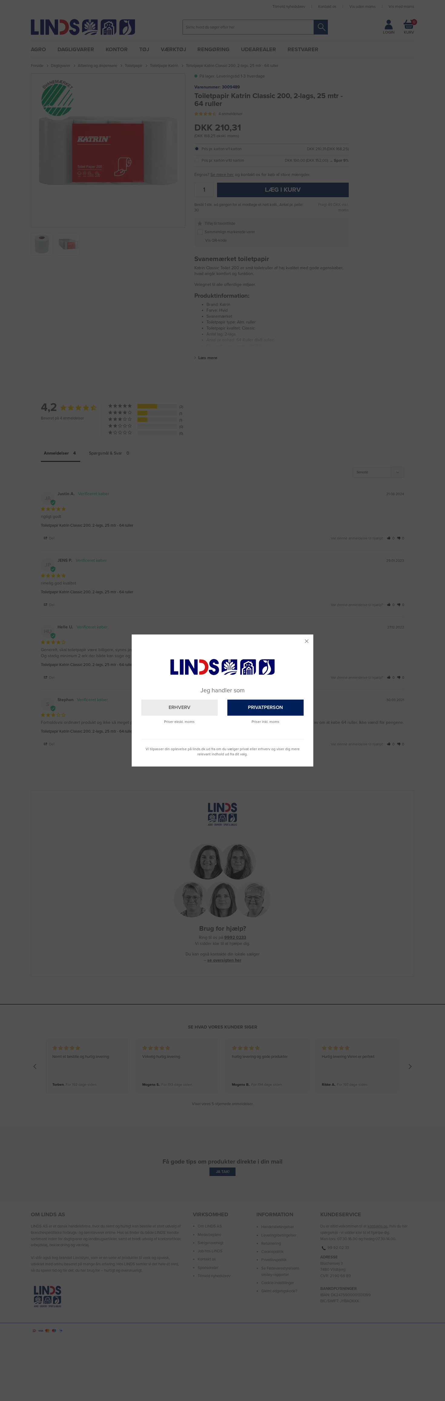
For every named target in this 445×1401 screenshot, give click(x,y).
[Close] (306, 641)
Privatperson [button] (265, 707)
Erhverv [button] (179, 707)
